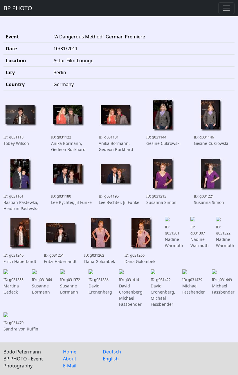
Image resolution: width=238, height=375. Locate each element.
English (111, 359)
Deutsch (112, 352)
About (69, 359)
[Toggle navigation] (226, 8)
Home (69, 352)
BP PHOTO (17, 8)
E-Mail (69, 365)
